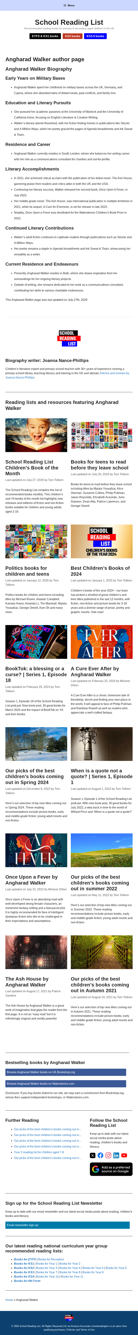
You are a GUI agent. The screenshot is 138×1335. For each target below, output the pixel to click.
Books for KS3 (24, 1272)
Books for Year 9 (93, 1272)
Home (9, 1299)
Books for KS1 (24, 1263)
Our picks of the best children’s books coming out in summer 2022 (100, 882)
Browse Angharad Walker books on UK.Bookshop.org (41, 1072)
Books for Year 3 (46, 1267)
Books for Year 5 (93, 1267)
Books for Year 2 (69, 1263)
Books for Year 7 (46, 1272)
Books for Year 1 (46, 1263)
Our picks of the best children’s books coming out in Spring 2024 (34, 776)
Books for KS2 (24, 1267)
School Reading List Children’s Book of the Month (31, 467)
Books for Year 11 (72, 1276)
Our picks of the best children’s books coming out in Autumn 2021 (100, 984)
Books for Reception (51, 1259)
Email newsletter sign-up (22, 1225)
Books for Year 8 (69, 1272)
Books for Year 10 (47, 1276)
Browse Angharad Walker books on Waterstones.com (40, 1083)
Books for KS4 (24, 1276)
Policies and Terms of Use (81, 1329)
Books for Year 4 (69, 1267)
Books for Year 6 (116, 1267)
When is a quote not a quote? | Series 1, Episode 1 (102, 776)
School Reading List (69, 22)
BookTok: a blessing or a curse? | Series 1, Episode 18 (36, 674)
